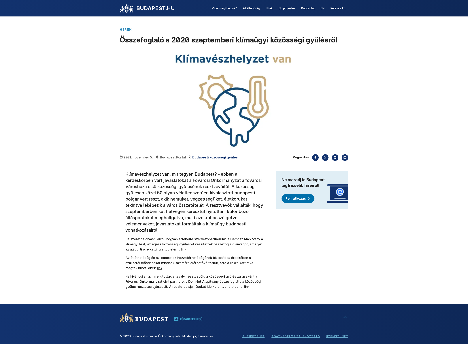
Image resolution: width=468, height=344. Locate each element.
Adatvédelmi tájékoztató (295, 336)
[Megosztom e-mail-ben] (345, 157)
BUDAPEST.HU (155, 8)
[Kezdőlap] (126, 8)
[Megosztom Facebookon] (315, 157)
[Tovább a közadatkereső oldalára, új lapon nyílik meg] (188, 319)
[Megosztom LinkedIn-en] (335, 157)
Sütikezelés (253, 336)
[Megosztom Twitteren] (325, 157)
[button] (337, 8)
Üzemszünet (337, 336)
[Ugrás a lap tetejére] (345, 317)
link (183, 249)
